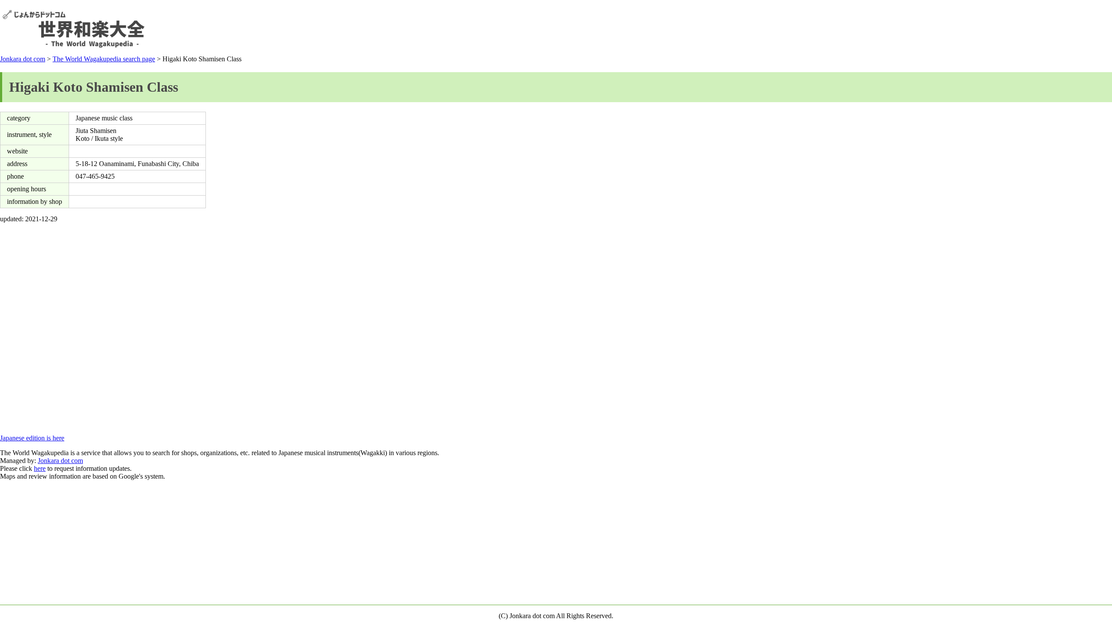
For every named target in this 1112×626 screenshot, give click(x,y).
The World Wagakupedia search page (104, 59)
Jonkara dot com (22, 59)
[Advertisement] (952, 28)
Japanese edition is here (32, 438)
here (40, 468)
